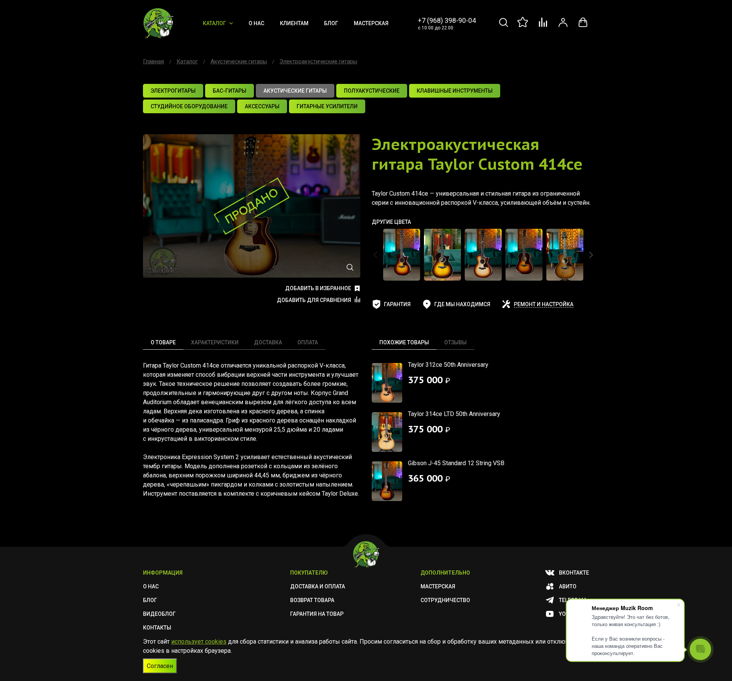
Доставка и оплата (317, 586)
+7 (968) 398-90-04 (447, 20)
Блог (331, 23)
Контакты (157, 628)
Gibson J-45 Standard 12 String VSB (456, 463)
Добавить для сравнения (314, 300)
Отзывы (455, 342)
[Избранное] (523, 26)
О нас (256, 23)
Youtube (570, 614)
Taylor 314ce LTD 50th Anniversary (454, 414)
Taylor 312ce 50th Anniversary (448, 364)
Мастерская (371, 23)
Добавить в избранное (318, 288)
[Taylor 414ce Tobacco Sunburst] (442, 255)
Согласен (160, 666)
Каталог (214, 23)
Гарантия (397, 304)
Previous (375, 255)
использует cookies (198, 641)
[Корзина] (583, 26)
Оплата (307, 342)
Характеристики (215, 342)
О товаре (163, 342)
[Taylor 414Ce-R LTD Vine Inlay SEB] (483, 255)
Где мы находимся (462, 304)
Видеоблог (159, 614)
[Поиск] (504, 26)
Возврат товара (312, 600)
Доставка (268, 342)
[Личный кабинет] (563, 26)
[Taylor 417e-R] (524, 255)
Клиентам (294, 23)
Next (591, 255)
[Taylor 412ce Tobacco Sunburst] (401, 255)
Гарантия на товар (317, 614)
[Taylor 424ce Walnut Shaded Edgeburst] (564, 255)
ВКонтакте (574, 573)
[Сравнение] (543, 26)
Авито (567, 586)
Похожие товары (404, 342)
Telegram (572, 600)
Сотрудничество (445, 600)
